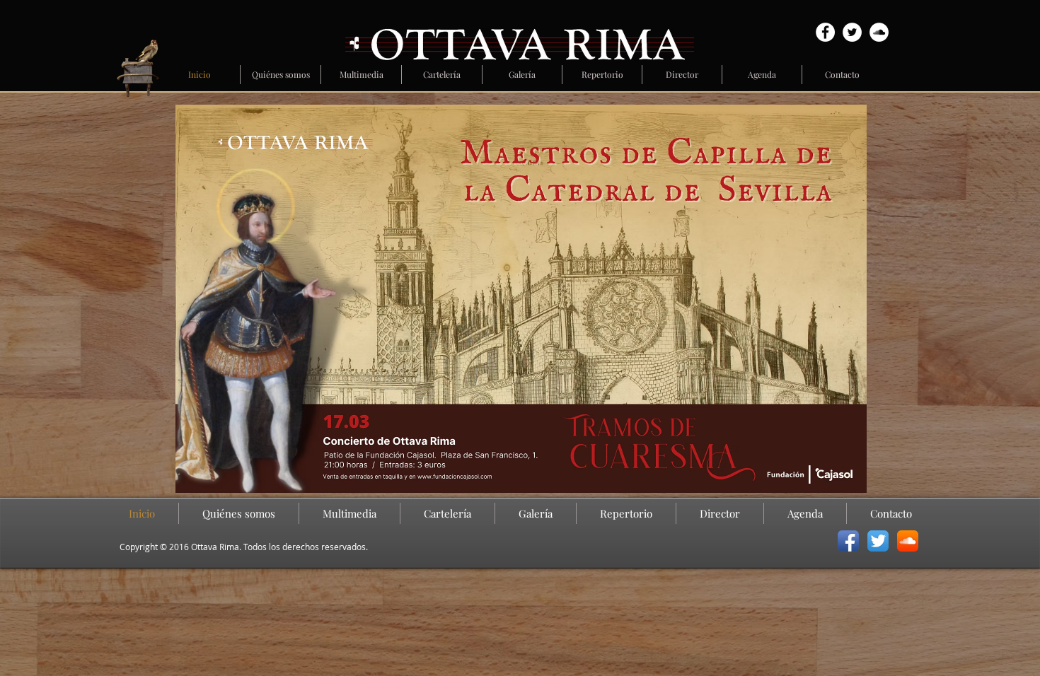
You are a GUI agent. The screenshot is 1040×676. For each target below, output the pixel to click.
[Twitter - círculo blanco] (852, 32)
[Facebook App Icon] (848, 541)
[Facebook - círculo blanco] (825, 32)
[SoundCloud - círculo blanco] (879, 32)
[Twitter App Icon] (878, 541)
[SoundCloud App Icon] (907, 541)
